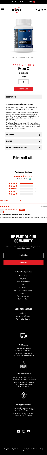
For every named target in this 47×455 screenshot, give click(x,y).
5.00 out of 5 (29, 176)
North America (29, 355)
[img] (4, 206)
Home (13, 57)
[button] (13, 183)
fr (45, 9)
